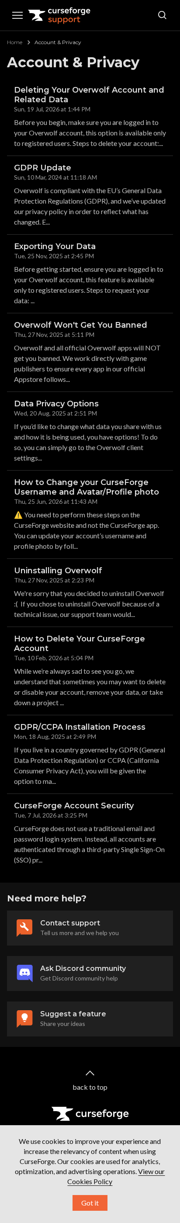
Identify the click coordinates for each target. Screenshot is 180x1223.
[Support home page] (59, 15)
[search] (162, 15)
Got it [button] (90, 1203)
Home (14, 42)
